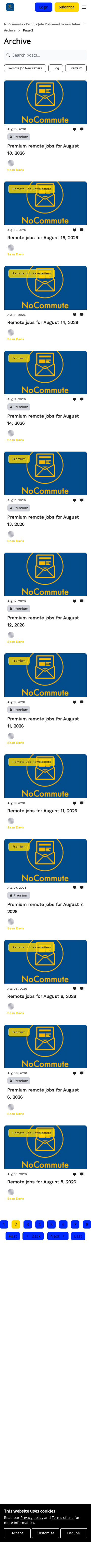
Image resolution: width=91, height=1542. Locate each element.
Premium (76, 68)
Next (54, 1236)
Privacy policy (31, 1517)
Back (36, 1236)
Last (78, 1236)
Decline (73, 1533)
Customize (45, 1533)
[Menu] (84, 6)
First (13, 1236)
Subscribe (67, 7)
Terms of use (63, 1517)
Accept (17, 1533)
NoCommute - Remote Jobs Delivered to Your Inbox (42, 24)
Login (43, 7)
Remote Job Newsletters (25, 68)
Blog (56, 68)
